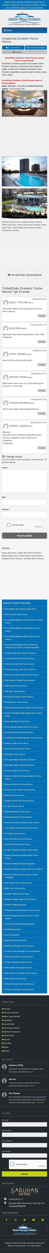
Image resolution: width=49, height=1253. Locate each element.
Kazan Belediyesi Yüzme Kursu (17, 721)
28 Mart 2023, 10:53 (39, 350)
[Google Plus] (42, 1220)
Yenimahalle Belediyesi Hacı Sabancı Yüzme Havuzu (22, 629)
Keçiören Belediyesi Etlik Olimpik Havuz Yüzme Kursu (23, 714)
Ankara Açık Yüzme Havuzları (29, 552)
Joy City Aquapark (12, 935)
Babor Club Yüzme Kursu (15, 888)
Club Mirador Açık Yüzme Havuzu (18, 883)
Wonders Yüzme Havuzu (15, 795)
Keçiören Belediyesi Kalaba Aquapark (20, 863)
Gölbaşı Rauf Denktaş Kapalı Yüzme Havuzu (22, 910)
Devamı (30, 1072)
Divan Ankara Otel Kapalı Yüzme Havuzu (21, 973)
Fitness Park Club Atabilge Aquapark (19, 924)
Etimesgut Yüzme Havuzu (15, 754)
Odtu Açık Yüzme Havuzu (15, 691)
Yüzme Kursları (8, 1035)
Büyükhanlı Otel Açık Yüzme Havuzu (19, 945)
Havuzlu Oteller (8, 1024)
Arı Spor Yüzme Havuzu (14, 806)
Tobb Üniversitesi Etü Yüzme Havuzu (19, 664)
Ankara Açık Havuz (9, 552)
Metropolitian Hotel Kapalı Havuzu (18, 967)
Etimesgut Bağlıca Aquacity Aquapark (20, 765)
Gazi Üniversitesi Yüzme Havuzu (18, 748)
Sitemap (6, 1051)
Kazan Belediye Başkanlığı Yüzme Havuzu (21, 727)
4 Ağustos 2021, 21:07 (38, 373)
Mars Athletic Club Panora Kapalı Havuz (21, 609)
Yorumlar (6, 1039)
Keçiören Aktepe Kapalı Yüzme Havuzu (20, 899)
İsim (4, 497)
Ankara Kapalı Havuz (10, 555)
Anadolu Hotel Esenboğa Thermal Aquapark (22, 951)
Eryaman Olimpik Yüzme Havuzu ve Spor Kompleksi (21, 876)
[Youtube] (33, 1220)
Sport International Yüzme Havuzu (18, 839)
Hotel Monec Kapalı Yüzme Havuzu (19, 956)
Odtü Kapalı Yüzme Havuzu (16, 685)
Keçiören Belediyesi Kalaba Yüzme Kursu (21, 850)
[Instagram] (15, 1220)
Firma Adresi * (7, 1151)
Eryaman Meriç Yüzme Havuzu (17, 770)
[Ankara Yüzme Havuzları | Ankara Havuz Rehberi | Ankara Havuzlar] (24, 18)
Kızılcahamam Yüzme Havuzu (17, 702)
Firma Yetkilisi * (7, 1130)
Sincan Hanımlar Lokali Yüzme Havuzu (20, 669)
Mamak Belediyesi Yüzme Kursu (18, 811)
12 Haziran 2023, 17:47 (38, 325)
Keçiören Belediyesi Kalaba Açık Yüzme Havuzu (24, 869)
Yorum (4, 467)
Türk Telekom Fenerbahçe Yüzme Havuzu (22, 828)
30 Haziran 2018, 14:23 (38, 422)
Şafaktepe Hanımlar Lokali (15, 940)
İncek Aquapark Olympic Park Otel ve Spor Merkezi (22, 917)
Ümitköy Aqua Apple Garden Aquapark (20, 653)
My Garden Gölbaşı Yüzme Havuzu (19, 696)
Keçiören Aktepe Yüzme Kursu (17, 893)
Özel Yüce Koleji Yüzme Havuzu (18, 844)
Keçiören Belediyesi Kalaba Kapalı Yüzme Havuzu (21, 856)
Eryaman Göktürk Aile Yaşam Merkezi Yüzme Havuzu (23, 777)
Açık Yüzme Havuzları (11, 1012)
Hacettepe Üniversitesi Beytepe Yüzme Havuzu (23, 737)
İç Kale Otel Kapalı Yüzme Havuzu (18, 962)
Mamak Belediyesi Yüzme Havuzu (18, 817)
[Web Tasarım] (24, 1191)
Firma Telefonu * (7, 1141)
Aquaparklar (7, 1020)
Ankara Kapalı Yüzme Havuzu (31, 555)
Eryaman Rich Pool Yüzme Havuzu (19, 784)
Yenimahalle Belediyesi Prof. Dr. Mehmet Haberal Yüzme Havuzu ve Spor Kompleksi (22, 646)
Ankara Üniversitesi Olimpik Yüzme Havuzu (22, 822)
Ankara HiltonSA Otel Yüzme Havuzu (19, 984)
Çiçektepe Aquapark (13, 929)
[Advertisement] (24, 136)
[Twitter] (24, 1220)
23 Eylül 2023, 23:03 (39, 299)
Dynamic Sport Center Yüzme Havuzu (20, 789)
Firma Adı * (5, 1120)
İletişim (6, 1047)
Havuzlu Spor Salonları (11, 1028)
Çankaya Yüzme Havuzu (33, 558)
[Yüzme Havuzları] (24, 1229)
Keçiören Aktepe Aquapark (15, 904)
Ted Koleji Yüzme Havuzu (15, 833)
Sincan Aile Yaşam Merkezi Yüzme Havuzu (22, 674)
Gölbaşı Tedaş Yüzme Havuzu (17, 743)
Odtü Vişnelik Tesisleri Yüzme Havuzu (20, 680)
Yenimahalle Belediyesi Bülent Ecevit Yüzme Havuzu (22, 637)
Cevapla (42, 315)
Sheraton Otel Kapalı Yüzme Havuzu (19, 989)
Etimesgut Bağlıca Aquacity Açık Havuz (20, 759)
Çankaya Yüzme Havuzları (12, 558)
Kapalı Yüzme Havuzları (11, 1016)
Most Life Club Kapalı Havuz (16, 614)
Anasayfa (18, 52)
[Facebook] (6, 1220)
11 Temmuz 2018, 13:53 (38, 399)
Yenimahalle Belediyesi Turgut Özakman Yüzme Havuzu (24, 621)
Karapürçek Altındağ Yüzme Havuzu (19, 732)
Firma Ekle (7, 1043)
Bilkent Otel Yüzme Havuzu (16, 978)
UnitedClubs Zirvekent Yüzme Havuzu (20, 658)
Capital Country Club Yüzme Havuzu (19, 800)
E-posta (6, 509)
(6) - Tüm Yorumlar (14, 47)
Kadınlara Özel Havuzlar (11, 1032)
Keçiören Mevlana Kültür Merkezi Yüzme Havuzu (24, 707)
